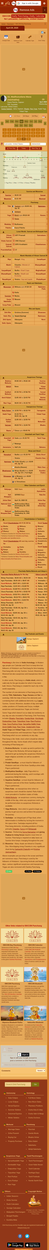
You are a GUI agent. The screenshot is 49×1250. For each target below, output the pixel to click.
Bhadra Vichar (33, 1137)
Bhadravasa (6, 471)
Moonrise (7, 199)
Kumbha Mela (12, 1220)
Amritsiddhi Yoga (14, 1165)
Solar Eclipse (13, 1098)
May (26, 121)
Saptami (18, 206)
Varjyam (8, 425)
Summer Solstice (14, 1110)
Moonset (42, 199)
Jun (31, 121)
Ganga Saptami (6, 109)
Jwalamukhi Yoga (33, 727)
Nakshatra (41, 206)
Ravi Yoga (33, 109)
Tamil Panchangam (36, 1161)
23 (24, 136)
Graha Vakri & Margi (36, 1114)
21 (14, 136)
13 (19, 133)
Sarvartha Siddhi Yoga (31, 724)
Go (35, 1084)
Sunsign (8, 296)
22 (19, 136)
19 (5, 136)
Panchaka (20, 718)
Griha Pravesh (13, 1133)
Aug (40, 121)
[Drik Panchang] (5, 3)
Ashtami (18, 212)
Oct (21, 125)
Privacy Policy (35, 1213)
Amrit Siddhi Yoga (9, 727)
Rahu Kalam (6, 410)
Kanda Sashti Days (36, 1180)
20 (9, 136)
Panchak (31, 1129)
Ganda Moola (33, 1133)
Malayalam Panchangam (16, 1212)
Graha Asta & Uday (35, 1110)
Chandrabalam (13, 523)
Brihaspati (32, 829)
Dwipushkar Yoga (9, 721)
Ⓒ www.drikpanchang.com (35, 1212)
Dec (30, 125)
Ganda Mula (29, 718)
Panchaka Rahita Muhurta (10, 574)
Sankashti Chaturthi (22, 849)
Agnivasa (7, 462)
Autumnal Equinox (15, 1114)
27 (43, 136)
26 (38, 136)
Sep (16, 125)
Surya (22, 829)
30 (28, 139)
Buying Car (12, 1137)
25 (33, 136)
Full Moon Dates (34, 1098)
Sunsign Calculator (14, 1208)
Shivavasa (7, 476)
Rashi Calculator (13, 1204)
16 (33, 133)
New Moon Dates (34, 1102)
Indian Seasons (12, 1196)
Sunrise (8, 195)
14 (24, 133)
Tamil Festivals (34, 1176)
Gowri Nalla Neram (36, 1165)
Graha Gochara (34, 1118)
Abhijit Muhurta (11, 797)
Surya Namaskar (29, 832)
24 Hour (26, 116)
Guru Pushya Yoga (14, 724)
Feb (11, 121)
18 (43, 133)
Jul (35, 121)
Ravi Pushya (12, 1176)
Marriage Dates (14, 1129)
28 (19, 139)
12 (14, 133)
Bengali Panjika (12, 1216)
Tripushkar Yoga (23, 721)
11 (9, 133)
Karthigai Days (34, 1173)
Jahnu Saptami (18, 109)
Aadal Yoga (42, 109)
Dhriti (17, 215)
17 (38, 133)
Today (24, 148)
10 (5, 133)
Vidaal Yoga (24, 111)
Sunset (42, 195)
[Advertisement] (24, 69)
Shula (17, 219)
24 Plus (35, 116)
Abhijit (8, 386)
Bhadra (26, 109)
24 (28, 136)
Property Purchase (15, 1141)
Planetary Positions (35, 1106)
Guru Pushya (13, 1180)
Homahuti (7, 454)
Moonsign (7, 287)
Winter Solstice (13, 1118)
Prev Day (11, 148)
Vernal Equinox (13, 1106)
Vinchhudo (39, 718)
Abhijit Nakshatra (34, 1149)
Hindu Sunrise (12, 1200)
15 (28, 133)
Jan (7, 121)
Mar (16, 121)
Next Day (36, 148)
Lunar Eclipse (13, 1102)
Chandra (15, 829)
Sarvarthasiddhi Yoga (16, 1161)
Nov (25, 125)
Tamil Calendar (34, 1169)
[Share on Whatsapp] (9, 871)
